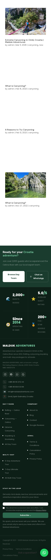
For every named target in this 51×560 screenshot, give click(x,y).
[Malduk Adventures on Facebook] (11, 374)
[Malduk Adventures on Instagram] (5, 374)
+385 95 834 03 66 (14, 387)
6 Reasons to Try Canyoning (19, 129)
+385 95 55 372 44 (14, 382)
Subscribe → (25, 515)
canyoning (33, 45)
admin (11, 45)
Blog (33, 415)
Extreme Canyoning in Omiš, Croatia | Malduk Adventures (24, 41)
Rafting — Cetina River (14, 412)
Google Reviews (38, 425)
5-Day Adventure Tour (14, 463)
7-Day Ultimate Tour (14, 471)
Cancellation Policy (39, 452)
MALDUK (19, 346)
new (41, 45)
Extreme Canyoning (14, 429)
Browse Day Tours (13, 276)
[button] (44, 553)
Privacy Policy (37, 459)
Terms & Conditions (39, 444)
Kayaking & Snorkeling (14, 437)
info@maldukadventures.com (19, 391)
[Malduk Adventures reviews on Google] (23, 374)
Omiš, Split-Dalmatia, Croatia (18, 396)
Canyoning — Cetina (14, 420)
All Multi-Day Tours (14, 478)
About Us (35, 410)
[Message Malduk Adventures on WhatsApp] (17, 374)
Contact (34, 420)
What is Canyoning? (15, 85)
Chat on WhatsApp (38, 276)
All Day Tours (11, 444)
